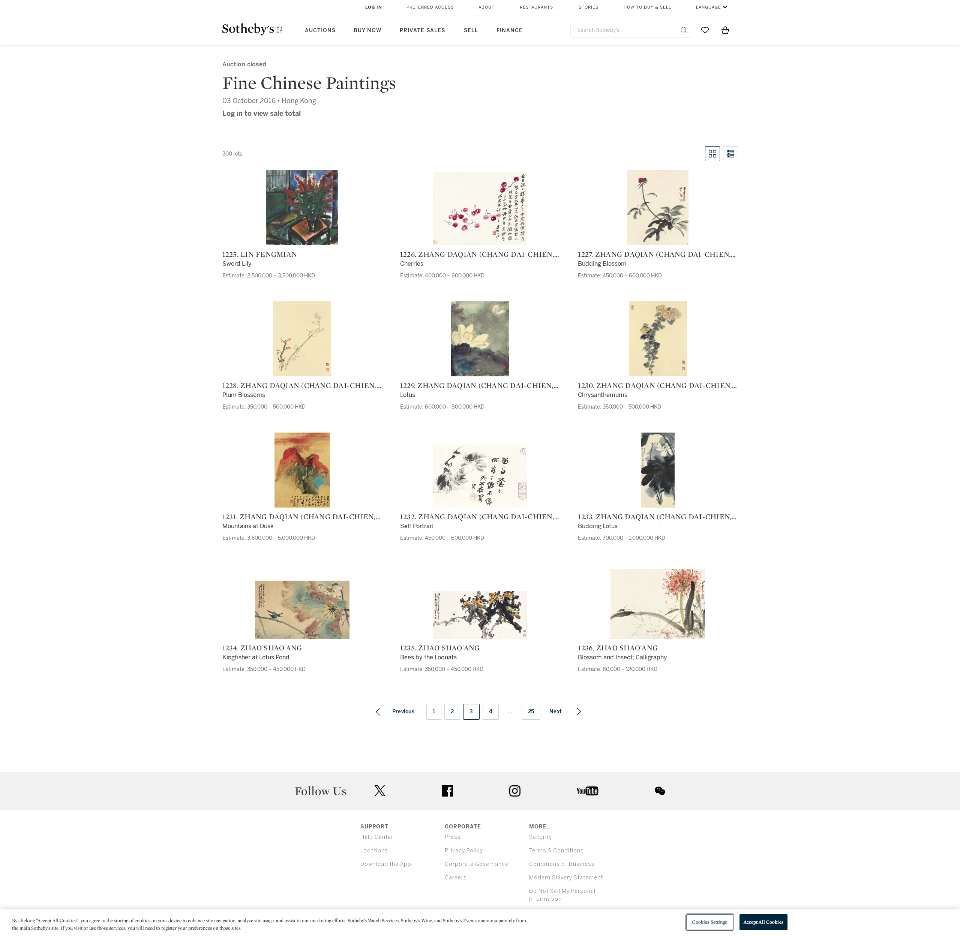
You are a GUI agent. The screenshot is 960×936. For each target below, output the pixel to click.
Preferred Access (430, 7)
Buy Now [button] (367, 30)
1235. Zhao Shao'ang (440, 647)
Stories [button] (588, 7)
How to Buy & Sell (647, 7)
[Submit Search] (684, 30)
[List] (730, 153)
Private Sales (422, 30)
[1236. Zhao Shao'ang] (657, 604)
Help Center (376, 837)
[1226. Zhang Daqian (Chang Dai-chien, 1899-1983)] (480, 208)
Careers (456, 878)
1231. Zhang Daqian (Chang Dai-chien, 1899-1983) (299, 516)
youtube (587, 790)
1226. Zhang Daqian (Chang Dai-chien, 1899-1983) (477, 254)
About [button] (486, 7)
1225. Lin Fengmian (259, 254)
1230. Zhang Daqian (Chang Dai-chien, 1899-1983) (655, 385)
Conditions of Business (562, 864)
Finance (509, 30)
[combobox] (631, 30)
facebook (447, 791)
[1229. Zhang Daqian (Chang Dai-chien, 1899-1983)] (480, 338)
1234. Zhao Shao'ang (262, 647)
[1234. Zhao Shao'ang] (302, 610)
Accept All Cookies (763, 922)
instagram (514, 791)
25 (531, 711)
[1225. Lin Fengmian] (302, 207)
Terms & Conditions (556, 851)
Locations (374, 851)
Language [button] (708, 7)
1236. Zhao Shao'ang (618, 647)
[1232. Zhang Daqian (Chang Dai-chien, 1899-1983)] (480, 476)
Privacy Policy (464, 851)
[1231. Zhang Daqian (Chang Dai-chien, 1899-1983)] (302, 470)
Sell (471, 30)
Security (540, 837)
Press (453, 837)
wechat (660, 791)
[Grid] (712, 153)
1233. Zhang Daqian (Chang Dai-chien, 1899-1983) (655, 516)
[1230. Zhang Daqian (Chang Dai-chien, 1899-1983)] (658, 338)
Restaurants (536, 7)
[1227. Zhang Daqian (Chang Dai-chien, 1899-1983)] (657, 207)
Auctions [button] (320, 30)
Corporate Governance (476, 864)
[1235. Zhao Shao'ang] (480, 615)
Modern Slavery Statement (566, 878)
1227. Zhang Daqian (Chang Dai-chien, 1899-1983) (654, 254)
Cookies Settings (709, 922)
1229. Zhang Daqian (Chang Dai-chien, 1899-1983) (477, 385)
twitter (380, 791)
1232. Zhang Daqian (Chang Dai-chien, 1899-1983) (477, 516)
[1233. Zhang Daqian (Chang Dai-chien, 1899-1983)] (658, 470)
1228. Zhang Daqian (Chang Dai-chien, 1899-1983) (299, 385)
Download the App (385, 864)
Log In (373, 7)
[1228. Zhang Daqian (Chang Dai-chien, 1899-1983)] (302, 338)
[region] (480, 922)
